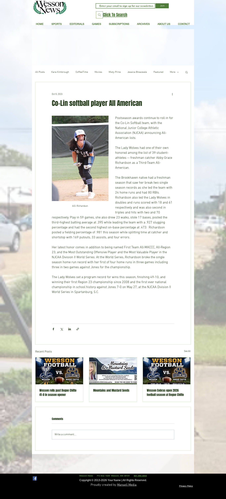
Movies (98, 72)
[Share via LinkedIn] (69, 329)
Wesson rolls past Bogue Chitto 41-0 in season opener (57, 392)
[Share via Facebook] (53, 329)
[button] (77, 24)
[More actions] (172, 94)
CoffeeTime (82, 72)
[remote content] (113, 307)
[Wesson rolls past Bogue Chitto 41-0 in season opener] (59, 370)
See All (187, 351)
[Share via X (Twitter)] (61, 329)
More (172, 72)
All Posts (40, 72)
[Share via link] (77, 329)
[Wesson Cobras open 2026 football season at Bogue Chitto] (167, 370)
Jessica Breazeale (137, 72)
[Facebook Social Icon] (35, 478)
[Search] (99, 14)
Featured (158, 72)
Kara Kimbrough (60, 72)
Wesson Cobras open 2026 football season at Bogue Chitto (165, 392)
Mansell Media (126, 485)
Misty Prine (115, 72)
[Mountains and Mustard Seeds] (113, 370)
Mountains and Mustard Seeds (111, 390)
